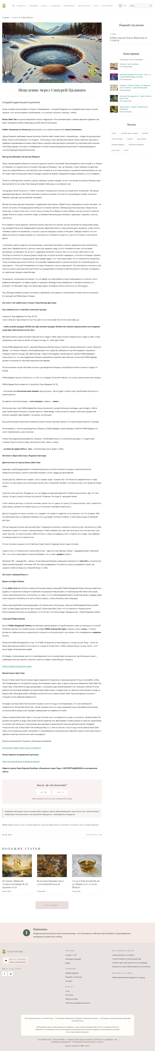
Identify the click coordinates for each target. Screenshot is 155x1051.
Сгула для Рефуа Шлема (50, 825)
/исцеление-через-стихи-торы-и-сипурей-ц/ (21, 748)
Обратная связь (71, 999)
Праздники (69, 6)
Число (126, 150)
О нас (96, 6)
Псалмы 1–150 (70, 955)
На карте (68, 981)
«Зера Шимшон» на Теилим (123, 955)
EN (125, 6)
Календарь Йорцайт (73, 959)
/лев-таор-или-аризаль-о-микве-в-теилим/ (21, 761)
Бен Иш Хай (115, 150)
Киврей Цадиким (72, 973)
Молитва (21, 6)
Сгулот (44, 6)
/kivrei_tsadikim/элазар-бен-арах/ (17, 666)
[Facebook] (4, 974)
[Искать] (150, 6)
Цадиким (55, 6)
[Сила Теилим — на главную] (4, 5)
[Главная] (13, 5)
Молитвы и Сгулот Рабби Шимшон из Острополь (131, 967)
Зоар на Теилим (117, 139)
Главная (5, 17)
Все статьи (52, 905)
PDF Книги (108, 6)
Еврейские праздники (136, 145)
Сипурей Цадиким (33, 825)
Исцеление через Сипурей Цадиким (84, 825)
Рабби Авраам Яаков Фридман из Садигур (128, 977)
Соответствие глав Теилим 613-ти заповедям (129, 963)
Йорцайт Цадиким (118, 145)
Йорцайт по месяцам (73, 977)
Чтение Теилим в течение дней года (126, 959)
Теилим (33, 6)
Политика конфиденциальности (77, 1003)
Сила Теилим (141, 139)
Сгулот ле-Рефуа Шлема (22, 17)
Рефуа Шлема (13, 825)
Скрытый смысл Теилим (129, 133)
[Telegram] (10, 974)
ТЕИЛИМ (129, 139)
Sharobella (86, 1046)
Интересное (84, 6)
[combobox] (141, 6)
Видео (67, 963)
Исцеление (64, 825)
